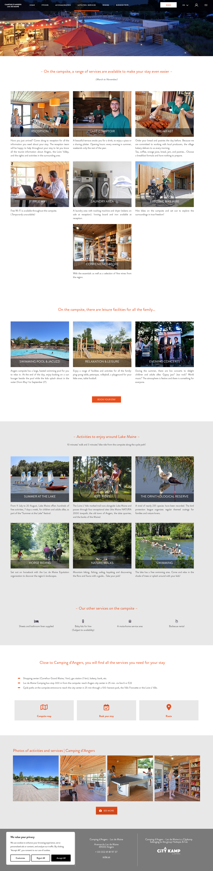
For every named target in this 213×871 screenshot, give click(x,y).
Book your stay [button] (106, 399)
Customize (20, 858)
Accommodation (63, 5)
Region (106, 5)
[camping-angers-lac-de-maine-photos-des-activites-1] (36, 778)
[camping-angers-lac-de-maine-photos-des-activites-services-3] (130, 778)
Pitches (45, 5)
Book (168, 5)
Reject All (41, 858)
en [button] (184, 5)
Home (32, 5)
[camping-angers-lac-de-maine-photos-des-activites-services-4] (177, 778)
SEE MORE (109, 810)
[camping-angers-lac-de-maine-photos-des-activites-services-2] (83, 778)
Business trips (122, 5)
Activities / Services (87, 5)
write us (106, 857)
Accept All (61, 858)
